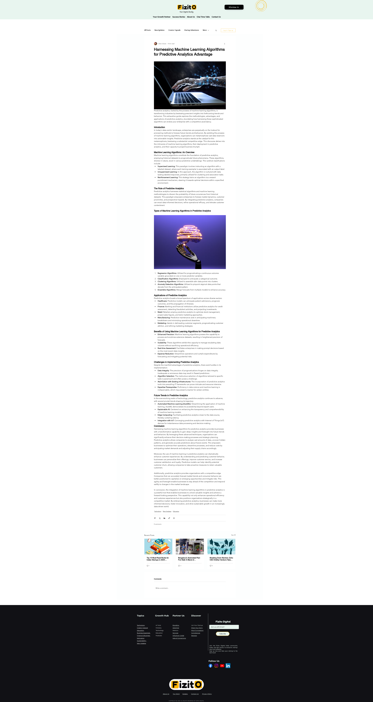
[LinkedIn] (228, 665)
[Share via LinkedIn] (164, 518)
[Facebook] (210, 665)
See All (233, 535)
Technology (157, 511)
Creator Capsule (174, 30)
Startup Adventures (191, 30)
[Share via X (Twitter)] (160, 518)
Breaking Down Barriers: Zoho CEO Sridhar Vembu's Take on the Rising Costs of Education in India (221, 559)
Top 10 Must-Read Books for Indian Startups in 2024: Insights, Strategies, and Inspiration (158, 559)
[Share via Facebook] (155, 518)
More (205, 30)
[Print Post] (174, 518)
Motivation (140, 638)
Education (176, 511)
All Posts (147, 30)
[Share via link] (169, 518)
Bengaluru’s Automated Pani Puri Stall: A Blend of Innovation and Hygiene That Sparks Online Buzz (189, 559)
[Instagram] (216, 665)
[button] (216, 30)
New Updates (159, 30)
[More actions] (225, 43)
